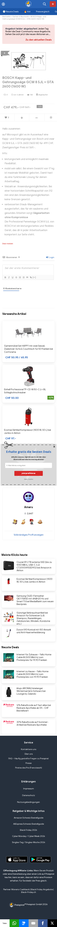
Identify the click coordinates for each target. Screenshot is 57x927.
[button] (28, 451)
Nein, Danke (28, 479)
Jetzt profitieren (28, 473)
